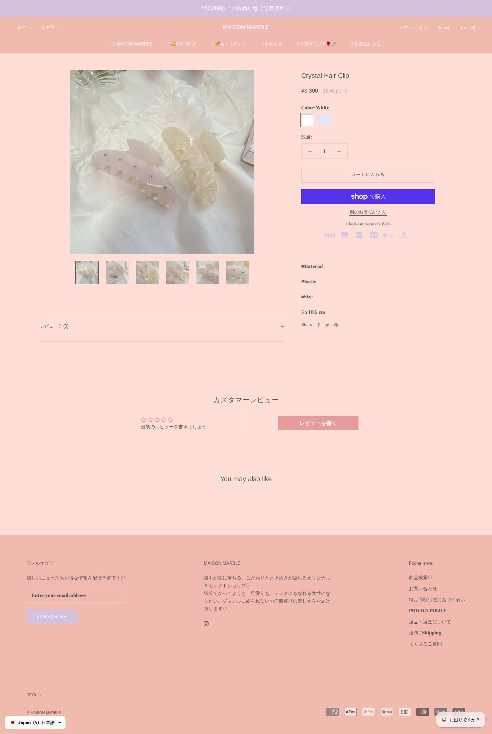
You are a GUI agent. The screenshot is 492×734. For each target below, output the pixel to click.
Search (443, 28)
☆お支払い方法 (365, 43)
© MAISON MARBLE (44, 713)
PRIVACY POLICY (427, 610)
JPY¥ (21, 27)
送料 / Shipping (425, 632)
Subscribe (51, 616)
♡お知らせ (271, 43)
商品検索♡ (420, 577)
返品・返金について (430, 621)
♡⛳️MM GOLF (181, 43)
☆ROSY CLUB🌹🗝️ (316, 43)
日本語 (48, 27)
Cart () (468, 27)
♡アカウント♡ (414, 28)
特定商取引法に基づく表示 (437, 599)
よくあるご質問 (425, 643)
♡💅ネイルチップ (228, 43)
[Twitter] (327, 325)
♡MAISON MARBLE (131, 43)
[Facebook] (319, 325)
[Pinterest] (336, 325)
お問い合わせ (423, 588)
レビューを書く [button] (318, 423)
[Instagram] (206, 623)
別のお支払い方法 (368, 212)
